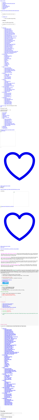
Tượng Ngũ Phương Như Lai (9, 48)
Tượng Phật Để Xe (7, 81)
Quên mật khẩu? (3, 418)
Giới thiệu (4, 2)
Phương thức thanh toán (6, 306)
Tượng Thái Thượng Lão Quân (9, 89)
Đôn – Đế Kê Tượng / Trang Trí (9, 83)
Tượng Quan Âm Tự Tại (8, 31)
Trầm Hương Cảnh (7, 98)
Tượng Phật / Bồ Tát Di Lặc (9, 32)
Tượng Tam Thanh (7, 88)
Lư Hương (6, 355)
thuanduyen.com (5, 280)
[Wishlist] (0, 207)
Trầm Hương (4, 97)
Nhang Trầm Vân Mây (8, 404)
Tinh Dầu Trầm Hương (8, 102)
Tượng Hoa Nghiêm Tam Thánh (9, 40)
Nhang (5, 61)
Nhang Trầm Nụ (7, 100)
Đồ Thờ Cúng (4, 54)
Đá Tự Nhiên (4, 92)
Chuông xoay (6, 63)
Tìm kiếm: (4, 24)
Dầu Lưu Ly (6, 60)
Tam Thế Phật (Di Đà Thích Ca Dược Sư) (11, 51)
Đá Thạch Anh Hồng (7, 93)
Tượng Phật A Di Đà (7, 28)
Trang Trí (3, 79)
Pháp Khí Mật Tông (7, 78)
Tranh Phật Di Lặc (7, 120)
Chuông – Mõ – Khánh (8, 374)
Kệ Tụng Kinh (6, 75)
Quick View (2, 186)
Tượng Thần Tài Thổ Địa (8, 87)
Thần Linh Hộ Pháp (5, 86)
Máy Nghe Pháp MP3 (8, 384)
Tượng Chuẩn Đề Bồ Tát (8, 39)
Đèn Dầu (5, 59)
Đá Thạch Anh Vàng (7, 96)
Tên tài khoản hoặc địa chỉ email (6, 413)
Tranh (3, 66)
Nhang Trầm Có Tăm (8, 403)
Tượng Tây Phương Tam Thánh (9, 33)
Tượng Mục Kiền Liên (8, 346)
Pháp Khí (3, 73)
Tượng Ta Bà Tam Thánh (8, 41)
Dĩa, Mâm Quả (6, 56)
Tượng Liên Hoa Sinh (8, 49)
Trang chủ (2, 105)
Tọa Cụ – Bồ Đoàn (7, 77)
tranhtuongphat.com (5, 281)
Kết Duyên (4, 113)
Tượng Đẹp (4, 27)
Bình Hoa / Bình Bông (8, 356)
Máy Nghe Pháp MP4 (8, 385)
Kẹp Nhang (6, 65)
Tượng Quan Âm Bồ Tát (8, 30)
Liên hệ (3, 8)
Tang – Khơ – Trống (7, 76)
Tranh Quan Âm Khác (8, 122)
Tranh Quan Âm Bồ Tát (8, 68)
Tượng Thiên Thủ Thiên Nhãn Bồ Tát (11, 336)
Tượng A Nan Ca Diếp (8, 47)
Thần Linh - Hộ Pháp (5, 115)
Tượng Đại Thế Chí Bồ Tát (8, 53)
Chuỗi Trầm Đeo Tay (7, 101)
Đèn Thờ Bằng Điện (7, 58)
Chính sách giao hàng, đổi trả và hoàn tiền (9, 307)
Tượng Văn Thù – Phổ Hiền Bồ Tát (10, 37)
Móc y (5, 80)
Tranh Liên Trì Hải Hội (8, 72)
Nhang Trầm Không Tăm (8, 99)
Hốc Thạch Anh (7, 95)
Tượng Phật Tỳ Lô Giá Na (8, 38)
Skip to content (2, 0)
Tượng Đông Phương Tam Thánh (9, 44)
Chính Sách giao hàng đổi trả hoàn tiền (8, 3)
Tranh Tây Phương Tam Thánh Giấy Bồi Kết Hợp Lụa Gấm (10, 189)
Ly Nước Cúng (6, 64)
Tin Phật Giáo (4, 5)
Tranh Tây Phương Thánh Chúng (9, 70)
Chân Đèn (6, 365)
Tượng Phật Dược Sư (7, 35)
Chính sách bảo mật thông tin (7, 304)
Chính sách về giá (5, 305)
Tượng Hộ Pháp (7, 43)
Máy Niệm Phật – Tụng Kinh (9, 85)
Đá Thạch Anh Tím (7, 394)
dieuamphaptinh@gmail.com (7, 279)
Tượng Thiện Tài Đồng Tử (8, 45)
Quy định (3, 4)
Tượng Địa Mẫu (7, 91)
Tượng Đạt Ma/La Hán (8, 36)
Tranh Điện (6, 82)
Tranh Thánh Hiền (7, 125)
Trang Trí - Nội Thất (5, 117)
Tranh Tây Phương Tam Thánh (9, 69)
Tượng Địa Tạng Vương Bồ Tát (9, 34)
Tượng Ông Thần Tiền (8, 90)
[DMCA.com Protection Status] (5, 283)
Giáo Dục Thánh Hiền (6, 6)
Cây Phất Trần (7, 375)
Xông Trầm (6, 62)
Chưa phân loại (4, 128)
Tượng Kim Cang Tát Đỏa (8, 50)
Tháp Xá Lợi (6, 57)
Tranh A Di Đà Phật (7, 67)
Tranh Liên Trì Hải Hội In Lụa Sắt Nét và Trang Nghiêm (9, 248)
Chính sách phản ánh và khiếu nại (7, 303)
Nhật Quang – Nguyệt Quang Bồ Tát (10, 52)
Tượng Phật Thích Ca (7, 29)
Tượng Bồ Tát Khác (7, 42)
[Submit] (2, 15)
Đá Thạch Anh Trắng (7, 94)
